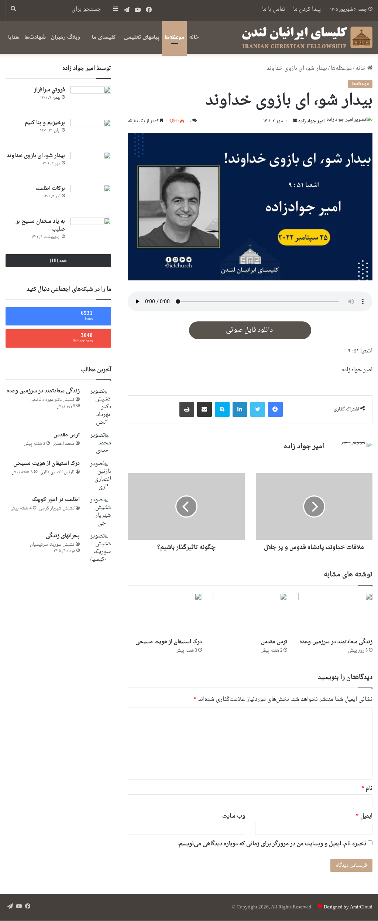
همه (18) (58, 260)
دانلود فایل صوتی (250, 330)
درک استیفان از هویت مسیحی (168, 642)
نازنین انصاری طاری (57, 472)
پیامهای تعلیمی (141, 37)
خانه (194, 37)
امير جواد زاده (311, 121)
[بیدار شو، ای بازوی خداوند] (91, 166)
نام (366, 788)
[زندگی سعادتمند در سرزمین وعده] (335, 614)
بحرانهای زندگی (63, 536)
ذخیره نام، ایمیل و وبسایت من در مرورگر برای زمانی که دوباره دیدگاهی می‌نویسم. (272, 844)
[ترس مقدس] (250, 614)
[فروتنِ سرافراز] (91, 100)
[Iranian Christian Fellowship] (307, 37)
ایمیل (364, 816)
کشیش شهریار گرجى (57, 508)
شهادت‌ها (35, 37)
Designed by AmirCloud (348, 907)
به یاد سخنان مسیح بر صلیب (40, 225)
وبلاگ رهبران (65, 37)
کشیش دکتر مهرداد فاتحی (52, 400)
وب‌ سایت (233, 816)
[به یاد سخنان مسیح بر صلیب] (91, 231)
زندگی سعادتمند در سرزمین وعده (335, 642)
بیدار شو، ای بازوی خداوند (36, 156)
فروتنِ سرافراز (49, 90)
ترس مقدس (274, 642)
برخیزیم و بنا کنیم (45, 123)
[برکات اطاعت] (91, 198)
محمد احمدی (64, 444)
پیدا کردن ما (307, 9)
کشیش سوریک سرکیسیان (52, 545)
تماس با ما (274, 9)
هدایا (13, 37)
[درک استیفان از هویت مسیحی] (165, 614)
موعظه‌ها (174, 37)
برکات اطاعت (50, 189)
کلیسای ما (104, 37)
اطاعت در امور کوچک (56, 500)
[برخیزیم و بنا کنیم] (91, 133)
